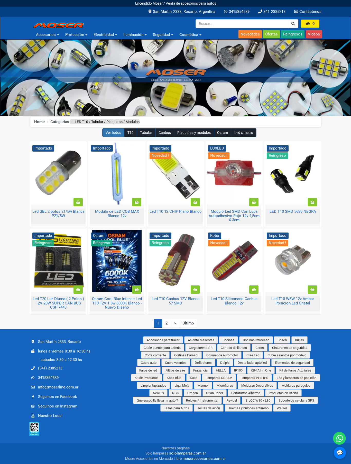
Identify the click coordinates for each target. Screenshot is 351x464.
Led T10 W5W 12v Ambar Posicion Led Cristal (292, 300)
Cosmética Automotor (222, 355)
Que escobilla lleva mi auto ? (157, 400)
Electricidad (104, 34)
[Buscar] (293, 23)
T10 (130, 133)
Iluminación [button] (133, 34)
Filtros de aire (175, 370)
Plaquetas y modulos (194, 133)
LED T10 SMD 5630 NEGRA (293, 211)
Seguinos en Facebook (57, 396)
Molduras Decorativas (257, 385)
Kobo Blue (174, 378)
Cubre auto (148, 363)
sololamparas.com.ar (187, 453)
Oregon (192, 393)
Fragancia (200, 370)
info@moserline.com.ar (58, 387)
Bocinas (228, 340)
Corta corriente (155, 355)
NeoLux (158, 393)
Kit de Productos (147, 378)
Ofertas (271, 34)
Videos (314, 34)
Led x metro (243, 133)
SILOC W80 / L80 (257, 400)
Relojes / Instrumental (202, 400)
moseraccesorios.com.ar (204, 458)
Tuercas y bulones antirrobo (248, 408)
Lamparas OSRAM (219, 378)
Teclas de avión (208, 408)
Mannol (203, 385)
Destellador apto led (252, 363)
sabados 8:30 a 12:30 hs (61, 359)
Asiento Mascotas (201, 340)
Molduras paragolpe (296, 385)
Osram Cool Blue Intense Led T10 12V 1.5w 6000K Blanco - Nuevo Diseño (117, 303)
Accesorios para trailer (163, 340)
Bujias (299, 340)
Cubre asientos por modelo (286, 355)
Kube (193, 378)
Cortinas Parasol (186, 355)
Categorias (59, 121)
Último (188, 323)
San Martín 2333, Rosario (59, 341)
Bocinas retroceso (256, 340)
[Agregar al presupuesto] (78, 202)
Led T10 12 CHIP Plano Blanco (176, 211)
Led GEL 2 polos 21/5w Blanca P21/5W (58, 213)
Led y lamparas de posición (296, 378)
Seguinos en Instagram (57, 406)
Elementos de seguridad (292, 363)
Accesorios (46, 34)
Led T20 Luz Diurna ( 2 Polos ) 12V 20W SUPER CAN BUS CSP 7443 (58, 303)
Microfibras (225, 385)
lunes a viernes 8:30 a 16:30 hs (64, 351)
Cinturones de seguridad (289, 348)
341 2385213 (273, 11)
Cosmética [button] (188, 34)
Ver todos (113, 133)
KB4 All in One (261, 370)
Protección (74, 34)
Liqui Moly (181, 385)
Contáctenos (309, 11)
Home (39, 121)
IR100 (238, 370)
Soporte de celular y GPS (296, 400)
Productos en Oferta (283, 393)
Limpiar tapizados (153, 385)
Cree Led (252, 355)
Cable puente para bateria (162, 348)
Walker (282, 408)
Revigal (231, 400)
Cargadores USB (201, 348)
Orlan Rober (214, 393)
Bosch (282, 340)
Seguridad (161, 34)
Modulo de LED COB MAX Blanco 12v (117, 213)
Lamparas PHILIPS (254, 378)
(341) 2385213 (50, 368)
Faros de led (148, 370)
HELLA (221, 370)
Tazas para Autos (176, 408)
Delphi (224, 363)
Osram (222, 133)
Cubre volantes (176, 363)
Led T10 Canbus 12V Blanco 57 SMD (176, 300)
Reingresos (292, 34)
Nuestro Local (50, 415)
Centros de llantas (234, 348)
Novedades (250, 34)
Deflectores (203, 363)
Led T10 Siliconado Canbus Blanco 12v (234, 300)
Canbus (165, 133)
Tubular (146, 133)
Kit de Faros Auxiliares (295, 370)
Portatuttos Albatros (245, 393)
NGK (175, 393)
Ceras (259, 348)
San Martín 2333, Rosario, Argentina (183, 11)
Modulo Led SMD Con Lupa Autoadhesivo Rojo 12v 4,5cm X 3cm (234, 215)
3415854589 (238, 11)
